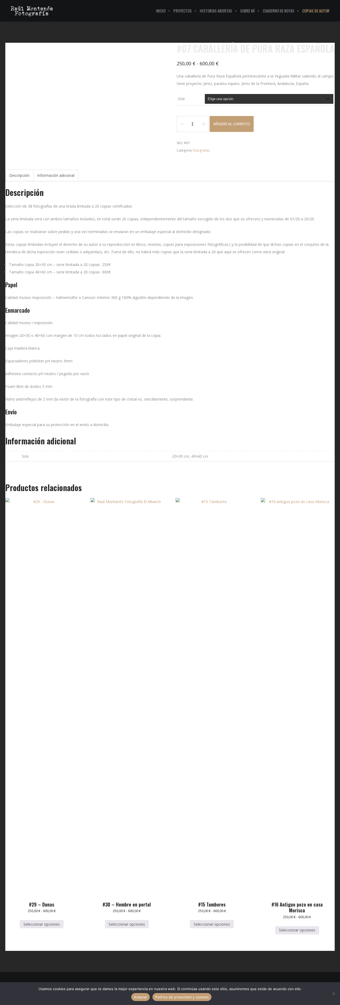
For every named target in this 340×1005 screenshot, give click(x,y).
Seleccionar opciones (41, 924)
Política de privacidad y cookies (182, 997)
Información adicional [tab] (55, 175)
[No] (333, 993)
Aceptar (140, 997)
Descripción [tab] (19, 175)
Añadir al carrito (231, 124)
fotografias (201, 150)
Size (181, 98)
